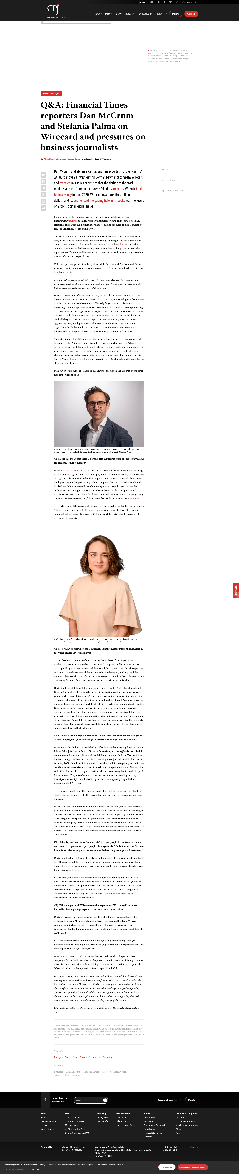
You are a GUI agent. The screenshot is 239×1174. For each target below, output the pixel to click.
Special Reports (47, 1129)
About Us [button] (160, 13)
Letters (44, 1125)
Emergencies (103, 1117)
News (43, 1113)
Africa (178, 1129)
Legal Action (120, 1072)
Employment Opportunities (156, 1125)
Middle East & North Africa (187, 1125)
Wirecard (76, 1076)
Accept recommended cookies (192, 1167)
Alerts (43, 1117)
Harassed (106, 1072)
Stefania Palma (61, 1076)
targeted (73, 221)
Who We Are (149, 1121)
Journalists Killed (72, 1117)
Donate (175, 13)
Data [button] (107, 13)
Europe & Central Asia (65, 1057)
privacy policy (17, 1169)
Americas (180, 1117)
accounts (118, 188)
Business (58, 1072)
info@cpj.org (192, 1146)
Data (67, 1113)
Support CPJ (121, 1117)
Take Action (121, 1121)
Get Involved (123, 1113)
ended (120, 245)
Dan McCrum (73, 1072)
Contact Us (148, 1136)
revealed (65, 182)
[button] (195, 2)
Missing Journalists (73, 1125)
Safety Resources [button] (124, 13)
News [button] (97, 13)
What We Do (149, 1117)
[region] (119, 1167)
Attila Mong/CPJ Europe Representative (62, 159)
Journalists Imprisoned (75, 1121)
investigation (76, 471)
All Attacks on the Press (75, 1129)
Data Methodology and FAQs (77, 1133)
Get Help (191, 13)
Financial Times (90, 1072)
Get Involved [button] (144, 13)
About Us (149, 1113)
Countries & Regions (186, 1113)
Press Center (149, 1129)
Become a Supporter (167, 1099)
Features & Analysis (51, 93)
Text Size (171, 180)
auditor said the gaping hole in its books (99, 200)
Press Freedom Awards (126, 1125)
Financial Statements (153, 1133)
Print (169, 170)
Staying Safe (102, 1121)
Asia (178, 1133)
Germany (107, 1057)
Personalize (167, 1167)
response (134, 499)
